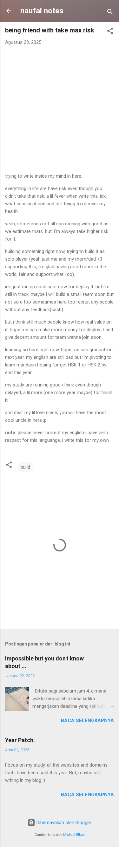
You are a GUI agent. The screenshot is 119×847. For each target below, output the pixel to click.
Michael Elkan (74, 835)
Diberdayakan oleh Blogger (63, 822)
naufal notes (41, 10)
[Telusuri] (110, 13)
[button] (110, 32)
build (25, 467)
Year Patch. (20, 740)
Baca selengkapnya (87, 720)
